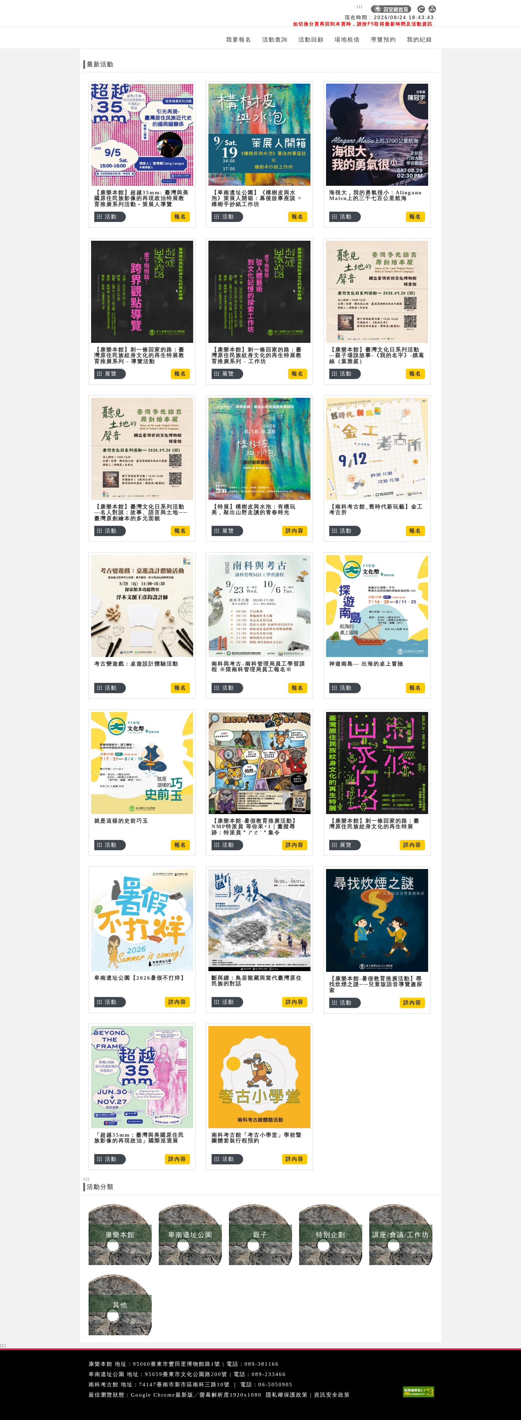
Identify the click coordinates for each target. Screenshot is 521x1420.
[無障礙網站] (420, 1397)
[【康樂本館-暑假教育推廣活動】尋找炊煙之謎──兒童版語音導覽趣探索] (377, 920)
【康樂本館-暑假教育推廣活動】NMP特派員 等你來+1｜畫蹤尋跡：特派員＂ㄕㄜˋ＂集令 (255, 826)
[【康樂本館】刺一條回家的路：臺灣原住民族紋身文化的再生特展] (377, 762)
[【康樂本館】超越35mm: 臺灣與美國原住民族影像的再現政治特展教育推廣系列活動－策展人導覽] (142, 134)
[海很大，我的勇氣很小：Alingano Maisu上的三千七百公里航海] (377, 134)
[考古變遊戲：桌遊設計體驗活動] (142, 605)
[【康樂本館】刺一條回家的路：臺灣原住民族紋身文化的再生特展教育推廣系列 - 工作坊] (259, 291)
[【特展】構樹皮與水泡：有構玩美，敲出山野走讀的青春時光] (259, 448)
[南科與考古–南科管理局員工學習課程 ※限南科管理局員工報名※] (259, 605)
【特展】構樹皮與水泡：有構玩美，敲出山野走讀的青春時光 (254, 510)
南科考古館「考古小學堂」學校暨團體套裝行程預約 (257, 1138)
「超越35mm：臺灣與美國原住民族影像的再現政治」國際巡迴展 (139, 1138)
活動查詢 (275, 40)
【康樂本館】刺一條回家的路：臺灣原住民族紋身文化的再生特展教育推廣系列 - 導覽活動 (139, 355)
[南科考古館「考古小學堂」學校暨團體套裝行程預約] (259, 1077)
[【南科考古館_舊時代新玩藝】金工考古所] (377, 448)
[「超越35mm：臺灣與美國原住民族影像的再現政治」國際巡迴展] (142, 1077)
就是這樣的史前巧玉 (121, 821)
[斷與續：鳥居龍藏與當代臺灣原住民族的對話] (259, 920)
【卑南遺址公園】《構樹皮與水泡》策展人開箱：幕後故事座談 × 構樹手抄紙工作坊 (257, 198)
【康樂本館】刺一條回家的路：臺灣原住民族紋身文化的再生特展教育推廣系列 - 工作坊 (257, 355)
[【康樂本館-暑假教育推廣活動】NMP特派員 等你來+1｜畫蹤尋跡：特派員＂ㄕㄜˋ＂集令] (259, 762)
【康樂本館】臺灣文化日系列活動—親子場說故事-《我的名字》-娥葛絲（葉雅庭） (377, 355)
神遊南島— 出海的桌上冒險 (366, 664)
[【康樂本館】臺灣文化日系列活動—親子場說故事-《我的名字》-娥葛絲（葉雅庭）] (377, 291)
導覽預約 (383, 40)
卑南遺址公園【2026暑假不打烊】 (140, 978)
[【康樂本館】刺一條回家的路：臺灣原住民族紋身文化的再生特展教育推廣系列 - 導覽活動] (142, 291)
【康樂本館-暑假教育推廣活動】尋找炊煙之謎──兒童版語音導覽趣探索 (376, 984)
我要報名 (239, 40)
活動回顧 (311, 40)
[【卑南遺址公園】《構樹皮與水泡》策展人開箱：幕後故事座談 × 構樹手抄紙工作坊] (259, 134)
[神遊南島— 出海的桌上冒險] (377, 605)
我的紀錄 (419, 40)
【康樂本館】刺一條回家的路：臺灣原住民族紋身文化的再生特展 (374, 824)
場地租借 (347, 40)
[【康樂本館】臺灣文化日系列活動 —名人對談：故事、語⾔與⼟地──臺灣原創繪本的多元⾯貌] (142, 448)
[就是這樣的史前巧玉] (142, 762)
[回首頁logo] (124, 13)
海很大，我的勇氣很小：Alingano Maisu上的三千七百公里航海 (375, 195)
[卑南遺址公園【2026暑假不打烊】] (142, 920)
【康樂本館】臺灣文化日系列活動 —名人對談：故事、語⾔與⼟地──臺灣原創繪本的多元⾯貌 (141, 512)
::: (360, 6)
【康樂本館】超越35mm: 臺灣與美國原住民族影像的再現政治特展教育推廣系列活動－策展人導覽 (141, 198)
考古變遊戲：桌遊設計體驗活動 (136, 664)
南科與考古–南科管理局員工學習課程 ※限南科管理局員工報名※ (259, 667)
